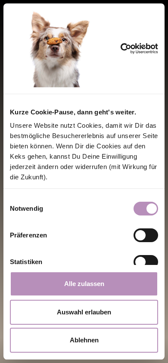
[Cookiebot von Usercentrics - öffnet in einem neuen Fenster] (133, 48)
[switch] (146, 235)
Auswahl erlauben (84, 312)
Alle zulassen (84, 283)
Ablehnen (84, 340)
